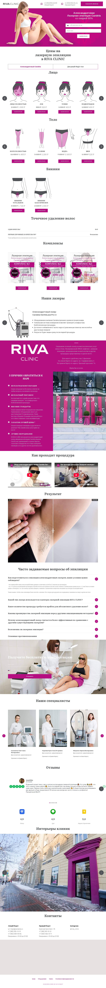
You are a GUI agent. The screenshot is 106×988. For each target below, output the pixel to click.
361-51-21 (48, 931)
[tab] (30, 66)
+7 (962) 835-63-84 (50, 3)
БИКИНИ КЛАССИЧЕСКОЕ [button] (41, 202)
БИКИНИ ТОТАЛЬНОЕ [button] (18, 202)
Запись (51, 979)
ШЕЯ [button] (88, 151)
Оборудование (42, 979)
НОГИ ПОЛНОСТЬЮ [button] (18, 151)
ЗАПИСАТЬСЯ (83, 36)
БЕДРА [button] (64, 151)
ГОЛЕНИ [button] (41, 151)
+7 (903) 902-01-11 (71, 3)
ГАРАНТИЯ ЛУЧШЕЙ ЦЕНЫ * (23, 422)
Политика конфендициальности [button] (65, 979)
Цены (33, 979)
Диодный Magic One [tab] (75, 67)
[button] (92, 4)
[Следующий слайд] (101, 98)
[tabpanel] (53, 94)
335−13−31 (17, 931)
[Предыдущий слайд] (4, 98)
